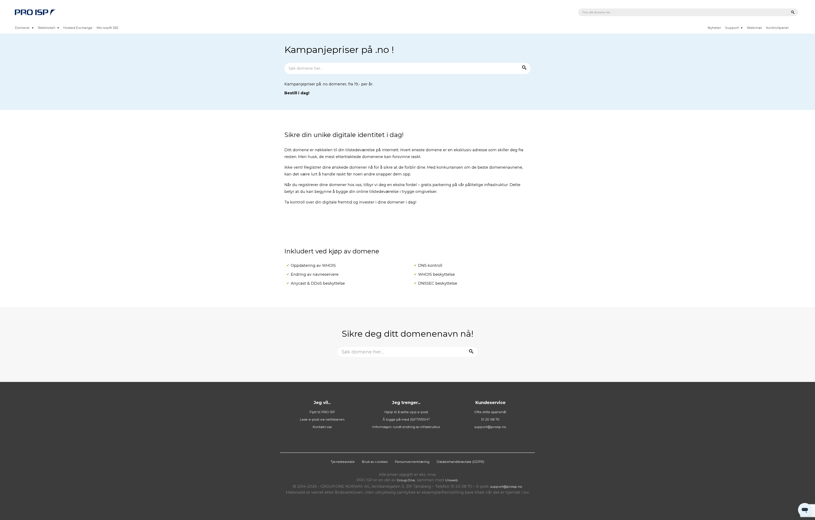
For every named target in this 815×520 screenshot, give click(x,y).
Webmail (754, 28)
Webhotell (46, 28)
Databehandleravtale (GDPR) (460, 462)
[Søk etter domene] (792, 12)
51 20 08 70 (490, 419)
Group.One (406, 480)
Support (732, 28)
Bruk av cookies (375, 462)
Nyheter (714, 28)
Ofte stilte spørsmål (490, 412)
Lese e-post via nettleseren (322, 419)
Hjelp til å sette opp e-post (406, 412)
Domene (22, 28)
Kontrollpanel (777, 28)
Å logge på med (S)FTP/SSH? (406, 419)
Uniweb (451, 480)
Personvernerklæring (412, 462)
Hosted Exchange (78, 28)
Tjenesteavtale (342, 462)
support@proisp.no (490, 427)
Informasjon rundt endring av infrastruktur (406, 427)
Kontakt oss (322, 427)
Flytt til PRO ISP (322, 412)
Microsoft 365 (107, 28)
